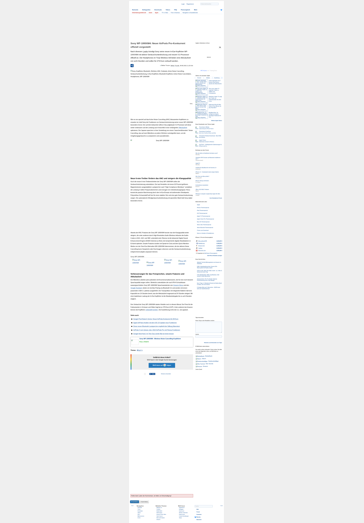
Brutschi (197, 186)
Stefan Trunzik (175, 65)
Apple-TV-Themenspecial (203, 216)
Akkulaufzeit (183, 127)
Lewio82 (197, 195)
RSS (198, 509)
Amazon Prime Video (161, 514)
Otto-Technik (209, 363)
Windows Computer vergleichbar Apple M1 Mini (208, 194)
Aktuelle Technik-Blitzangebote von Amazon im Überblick (209, 263)
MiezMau (198, 154)
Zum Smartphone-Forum (216, 198)
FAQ (175, 10)
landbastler (198, 169)
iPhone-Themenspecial (203, 207)
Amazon (205, 366)
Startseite (135, 10)
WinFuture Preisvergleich (210, 253)
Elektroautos (159, 512)
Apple (140, 350)
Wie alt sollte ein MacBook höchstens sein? (207, 153)
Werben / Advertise (183, 512)
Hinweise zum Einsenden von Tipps (213, 342)
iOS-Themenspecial (202, 213)
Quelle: (197, 334)
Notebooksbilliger (213, 361)
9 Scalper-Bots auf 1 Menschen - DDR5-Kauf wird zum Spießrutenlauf (208, 288)
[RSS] (215, 10)
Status (180, 517)
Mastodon (199, 519)
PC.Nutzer (198, 182)
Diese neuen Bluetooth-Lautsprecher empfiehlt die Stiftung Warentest (156, 326)
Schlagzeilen (146, 10)
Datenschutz (182, 514)
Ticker (139, 509)
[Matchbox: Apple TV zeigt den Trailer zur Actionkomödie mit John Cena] (202, 99)
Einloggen (181, 509)
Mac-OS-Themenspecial (203, 222)
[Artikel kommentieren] (137, 374)
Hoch (132, 505)
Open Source (160, 516)
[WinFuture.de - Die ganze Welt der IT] (146, 5)
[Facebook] (218, 10)
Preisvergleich (185, 10)
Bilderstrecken (141, 516)
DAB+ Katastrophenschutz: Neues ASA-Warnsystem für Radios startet (207, 267)
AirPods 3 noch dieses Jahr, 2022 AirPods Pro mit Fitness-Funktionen (156, 330)
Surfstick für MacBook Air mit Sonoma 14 (206, 167)
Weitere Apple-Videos (216, 120)
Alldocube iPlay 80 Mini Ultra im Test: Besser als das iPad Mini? (215, 106)
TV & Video (165, 12)
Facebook (199, 514)
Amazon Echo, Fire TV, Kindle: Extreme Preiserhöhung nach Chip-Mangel (207, 279)
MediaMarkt (208, 356)
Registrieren (190, 4)
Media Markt (159, 511)
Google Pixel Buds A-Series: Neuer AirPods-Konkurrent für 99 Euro (155, 319)
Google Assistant (136, 288)
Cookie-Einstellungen (184, 516)
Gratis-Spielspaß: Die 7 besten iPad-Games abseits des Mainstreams (215, 82)
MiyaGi (197, 190)
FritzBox (158, 509)
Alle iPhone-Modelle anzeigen (214, 255)
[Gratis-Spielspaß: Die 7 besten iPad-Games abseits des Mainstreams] (202, 83)
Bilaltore (197, 173)
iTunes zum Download (203, 230)
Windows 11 (159, 507)
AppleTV (198, 163)
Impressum (181, 511)
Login (183, 4)
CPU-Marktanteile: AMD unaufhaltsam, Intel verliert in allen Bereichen (208, 275)
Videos (168, 10)
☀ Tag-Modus (134, 501)
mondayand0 (199, 177)
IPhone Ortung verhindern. (202, 180)
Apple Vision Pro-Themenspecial (205, 219)
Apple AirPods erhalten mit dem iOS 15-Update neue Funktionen (155, 323)
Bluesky (198, 517)
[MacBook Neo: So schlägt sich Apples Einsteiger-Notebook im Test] (202, 115)
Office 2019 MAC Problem (202, 189)
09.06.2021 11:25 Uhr (186, 65)
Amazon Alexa (178, 285)
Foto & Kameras (175, 12)
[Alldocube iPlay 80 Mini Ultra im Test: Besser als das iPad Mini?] (202, 107)
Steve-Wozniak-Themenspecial (205, 227)
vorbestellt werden (152, 310)
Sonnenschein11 (199, 160)
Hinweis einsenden (166, 374)
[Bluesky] (221, 10)
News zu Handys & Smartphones (205, 233)
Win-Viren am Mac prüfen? (202, 176)
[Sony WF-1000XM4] (138, 264)
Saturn (204, 358)
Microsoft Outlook (161, 517)
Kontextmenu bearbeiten (202, 185)
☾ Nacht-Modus (144, 501)
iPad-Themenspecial (202, 210)
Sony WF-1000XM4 (137, 256)
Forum (198, 511)
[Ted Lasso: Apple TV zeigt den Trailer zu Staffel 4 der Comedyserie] (202, 91)
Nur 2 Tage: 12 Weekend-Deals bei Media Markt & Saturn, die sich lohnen (209, 284)
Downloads (158, 10)
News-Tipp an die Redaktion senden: (205, 320)
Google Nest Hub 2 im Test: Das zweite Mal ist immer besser (153, 334)
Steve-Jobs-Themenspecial (204, 224)
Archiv (139, 517)
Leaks (145, 51)
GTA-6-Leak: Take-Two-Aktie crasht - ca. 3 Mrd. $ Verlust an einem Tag (209, 271)
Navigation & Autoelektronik (190, 12)
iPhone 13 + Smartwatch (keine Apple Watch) (207, 172)
